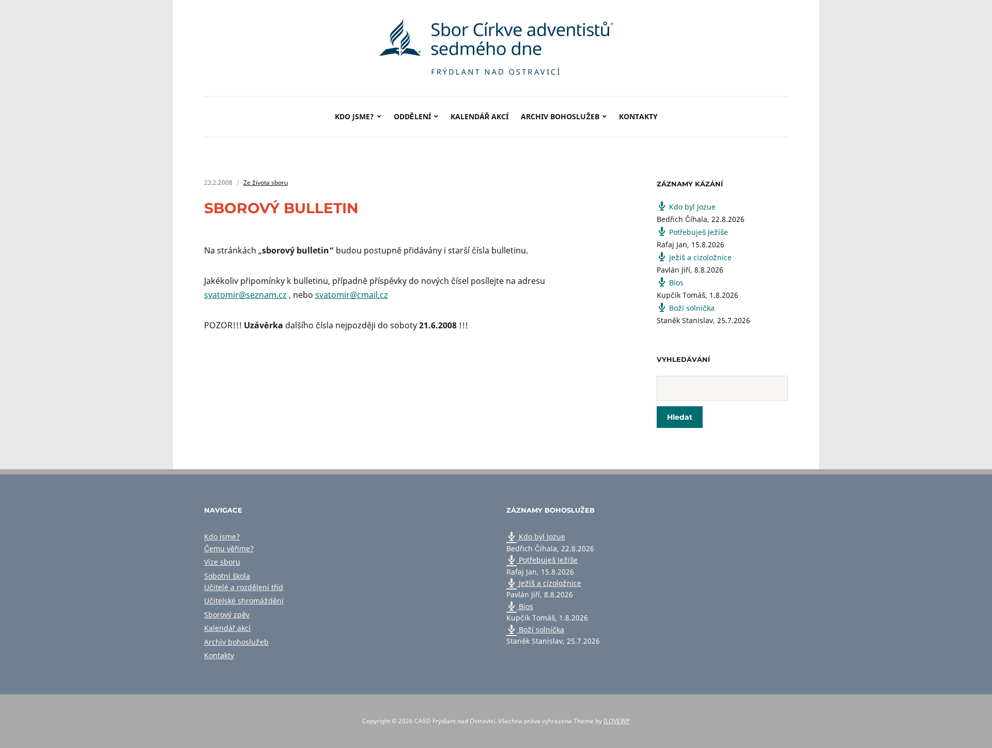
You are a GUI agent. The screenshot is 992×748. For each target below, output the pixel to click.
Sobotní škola (227, 576)
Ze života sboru (265, 182)
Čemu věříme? (229, 548)
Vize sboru (222, 562)
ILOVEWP (616, 721)
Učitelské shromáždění (244, 601)
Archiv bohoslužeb (560, 116)
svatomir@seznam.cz (245, 294)
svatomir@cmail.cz (351, 294)
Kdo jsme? (354, 116)
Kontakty (638, 116)
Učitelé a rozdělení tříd (243, 587)
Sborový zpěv (227, 614)
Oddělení (412, 116)
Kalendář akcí (479, 116)
